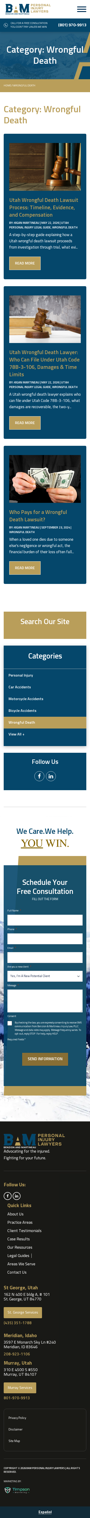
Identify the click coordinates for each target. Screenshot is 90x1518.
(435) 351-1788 (18, 1323)
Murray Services (20, 1388)
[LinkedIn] (51, 776)
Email (11, 948)
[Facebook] (39, 776)
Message (13, 985)
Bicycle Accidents (22, 711)
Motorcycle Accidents (26, 699)
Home (7, 85)
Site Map (14, 1441)
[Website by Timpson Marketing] (17, 1490)
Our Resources (19, 1247)
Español (45, 1512)
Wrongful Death (65, 227)
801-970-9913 (17, 1398)
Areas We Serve (21, 1264)
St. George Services (23, 1312)
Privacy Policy (17, 1418)
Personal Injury (21, 675)
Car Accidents (20, 687)
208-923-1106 (17, 1354)
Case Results (18, 1239)
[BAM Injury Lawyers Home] (28, 9)
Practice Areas (20, 1222)
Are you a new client (19, 966)
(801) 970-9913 (72, 25)
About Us (15, 1214)
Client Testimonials (24, 1231)
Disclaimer (16, 1429)
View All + (16, 734)
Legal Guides (18, 1256)
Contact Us (17, 1272)
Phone (12, 929)
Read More (25, 263)
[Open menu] (81, 9)
